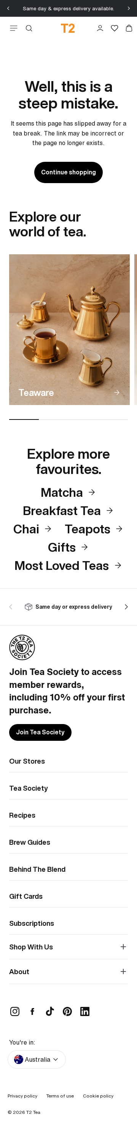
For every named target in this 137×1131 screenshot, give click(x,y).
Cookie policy (98, 1096)
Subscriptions (31, 923)
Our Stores (27, 761)
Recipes (22, 815)
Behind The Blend (37, 869)
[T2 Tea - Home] (68, 28)
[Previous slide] (8, 8)
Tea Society (28, 788)
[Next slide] (128, 8)
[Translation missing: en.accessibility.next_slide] (125, 607)
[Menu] (12, 28)
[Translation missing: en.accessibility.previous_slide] (12, 607)
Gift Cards (26, 896)
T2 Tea (33, 1112)
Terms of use (60, 1096)
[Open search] (28, 28)
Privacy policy (22, 1096)
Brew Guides (29, 842)
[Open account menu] (100, 28)
